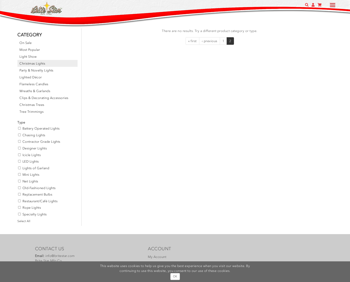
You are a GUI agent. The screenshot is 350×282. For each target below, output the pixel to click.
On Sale (25, 43)
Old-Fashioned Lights (39, 188)
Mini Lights (30, 175)
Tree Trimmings (31, 112)
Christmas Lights (32, 63)
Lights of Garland (35, 168)
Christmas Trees (31, 105)
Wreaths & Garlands (34, 91)
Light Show (28, 56)
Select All (23, 221)
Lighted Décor (30, 77)
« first (192, 41)
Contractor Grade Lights (41, 142)
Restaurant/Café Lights (40, 201)
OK (175, 276)
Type (21, 122)
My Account (157, 257)
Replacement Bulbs (37, 194)
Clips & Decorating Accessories (43, 98)
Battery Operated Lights (41, 128)
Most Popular (29, 50)
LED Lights (30, 161)
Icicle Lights (31, 155)
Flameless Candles (33, 84)
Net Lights (30, 181)
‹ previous (209, 41)
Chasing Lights (33, 135)
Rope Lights (31, 208)
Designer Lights (34, 148)
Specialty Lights (34, 214)
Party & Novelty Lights (36, 70)
